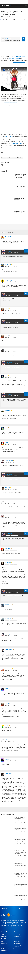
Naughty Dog (3, 157)
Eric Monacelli (8, 38)
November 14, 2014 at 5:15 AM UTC (11, 689)
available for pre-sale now (10, 102)
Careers (16, 939)
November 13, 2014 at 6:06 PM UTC (11, 237)
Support (16, 931)
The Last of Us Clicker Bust (19, 62)
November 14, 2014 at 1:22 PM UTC (11, 727)
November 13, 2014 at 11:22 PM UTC (11, 605)
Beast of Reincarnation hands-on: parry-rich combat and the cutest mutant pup (20, 852)
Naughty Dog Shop (10, 157)
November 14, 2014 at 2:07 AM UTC (11, 635)
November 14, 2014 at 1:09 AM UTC (12, 535)
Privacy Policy (4, 936)
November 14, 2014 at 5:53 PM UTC (11, 774)
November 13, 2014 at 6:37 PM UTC (11, 310)
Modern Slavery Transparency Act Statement (18, 945)
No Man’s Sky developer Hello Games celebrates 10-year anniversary (20, 818)
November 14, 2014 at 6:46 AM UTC (11, 705)
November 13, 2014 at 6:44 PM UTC (12, 322)
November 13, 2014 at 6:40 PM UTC (11, 351)
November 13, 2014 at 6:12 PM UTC (12, 252)
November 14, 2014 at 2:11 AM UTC (11, 650)
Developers (4, 943)
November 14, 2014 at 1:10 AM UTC (12, 592)
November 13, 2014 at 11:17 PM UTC (11, 550)
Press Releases (4, 939)
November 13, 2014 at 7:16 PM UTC (11, 412)
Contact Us (17, 941)
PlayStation (8, 5)
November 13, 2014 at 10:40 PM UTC (11, 517)
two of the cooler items (14, 58)
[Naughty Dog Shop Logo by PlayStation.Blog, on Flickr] (14, 48)
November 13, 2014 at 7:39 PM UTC (11, 428)
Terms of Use (17, 934)
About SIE (3, 934)
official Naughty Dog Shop (20, 56)
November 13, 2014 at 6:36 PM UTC (11, 281)
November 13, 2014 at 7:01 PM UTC (11, 377)
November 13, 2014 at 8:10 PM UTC (11, 489)
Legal (2, 941)
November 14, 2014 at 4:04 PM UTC (11, 741)
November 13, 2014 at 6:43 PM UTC (12, 295)
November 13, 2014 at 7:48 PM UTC (11, 462)
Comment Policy (5, 931)
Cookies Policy (17, 936)
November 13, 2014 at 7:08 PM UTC (12, 395)
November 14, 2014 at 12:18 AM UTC (11, 620)
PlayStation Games (19, 157)
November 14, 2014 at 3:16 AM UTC (11, 670)
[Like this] (24, 822)
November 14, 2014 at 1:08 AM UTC (12, 475)
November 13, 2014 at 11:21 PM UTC (11, 564)
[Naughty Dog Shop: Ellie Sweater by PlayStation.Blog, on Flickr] (14, 119)
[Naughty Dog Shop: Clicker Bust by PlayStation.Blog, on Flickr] (14, 129)
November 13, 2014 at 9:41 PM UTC (11, 503)
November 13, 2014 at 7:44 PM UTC (11, 444)
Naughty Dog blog (8, 136)
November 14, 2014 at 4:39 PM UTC (11, 760)
